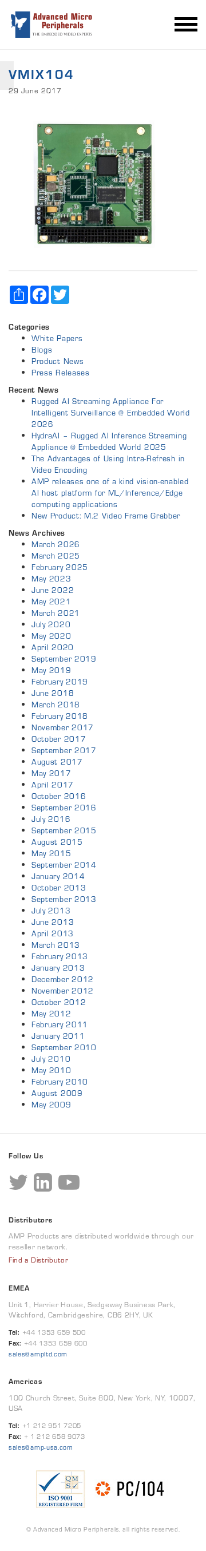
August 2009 (57, 1093)
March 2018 (55, 704)
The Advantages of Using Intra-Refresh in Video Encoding (108, 464)
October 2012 (58, 1002)
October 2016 (58, 796)
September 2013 (64, 899)
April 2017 (52, 784)
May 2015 (51, 853)
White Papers (56, 338)
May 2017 (51, 773)
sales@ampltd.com (38, 1354)
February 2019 (59, 681)
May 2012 (51, 1013)
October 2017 (58, 739)
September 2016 (64, 807)
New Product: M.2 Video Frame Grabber (105, 515)
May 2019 (51, 670)
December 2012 (62, 979)
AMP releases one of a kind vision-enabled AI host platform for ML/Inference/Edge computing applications (110, 493)
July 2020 (50, 624)
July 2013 (50, 910)
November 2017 (62, 727)
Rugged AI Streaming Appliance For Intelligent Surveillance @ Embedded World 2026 (110, 412)
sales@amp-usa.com (41, 1447)
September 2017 (64, 750)
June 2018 (52, 693)
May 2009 (51, 1104)
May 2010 (51, 1070)
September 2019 (64, 658)
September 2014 (64, 865)
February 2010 (59, 1081)
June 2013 (52, 922)
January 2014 (58, 876)
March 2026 (55, 544)
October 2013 (58, 887)
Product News (57, 361)
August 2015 (57, 842)
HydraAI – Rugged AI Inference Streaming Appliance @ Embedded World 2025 (109, 441)
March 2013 (55, 945)
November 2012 (62, 990)
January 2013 (58, 968)
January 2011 (58, 1036)
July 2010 (50, 1059)
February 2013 (59, 956)
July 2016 (50, 819)
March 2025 (55, 555)
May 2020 (51, 636)
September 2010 (64, 1047)
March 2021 (55, 613)
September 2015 (64, 830)
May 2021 (51, 601)
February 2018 (59, 716)
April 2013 (52, 933)
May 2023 (51, 578)
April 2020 (52, 647)
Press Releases (60, 372)
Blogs (42, 349)
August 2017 (57, 761)
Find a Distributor (39, 1260)
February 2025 (59, 567)
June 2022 (52, 590)
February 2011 (59, 1024)
